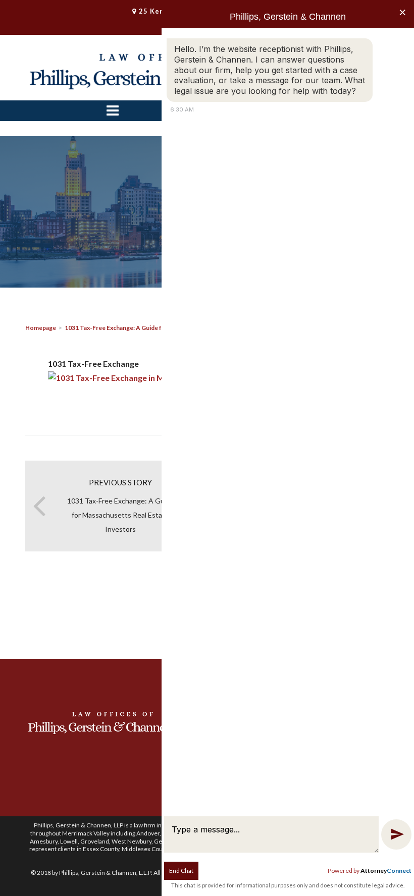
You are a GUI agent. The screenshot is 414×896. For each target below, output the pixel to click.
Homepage (40, 327)
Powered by (369, 870)
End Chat (181, 870)
